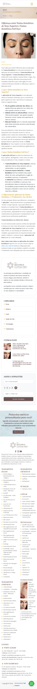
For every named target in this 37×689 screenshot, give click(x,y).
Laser (7, 314)
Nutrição (24, 486)
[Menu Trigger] (31, 4)
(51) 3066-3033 (12, 669)
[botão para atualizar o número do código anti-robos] (15, 387)
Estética (8, 309)
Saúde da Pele (6, 65)
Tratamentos (10, 329)
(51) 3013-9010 (12, 653)
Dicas (3, 62)
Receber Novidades (18, 399)
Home (5, 16)
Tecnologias (9, 324)
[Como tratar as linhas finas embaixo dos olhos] (7, 355)
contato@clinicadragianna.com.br (15, 655)
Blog (10, 16)
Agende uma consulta (16, 243)
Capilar (23, 494)
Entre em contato (18, 432)
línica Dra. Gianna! (8, 246)
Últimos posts (26, 580)
